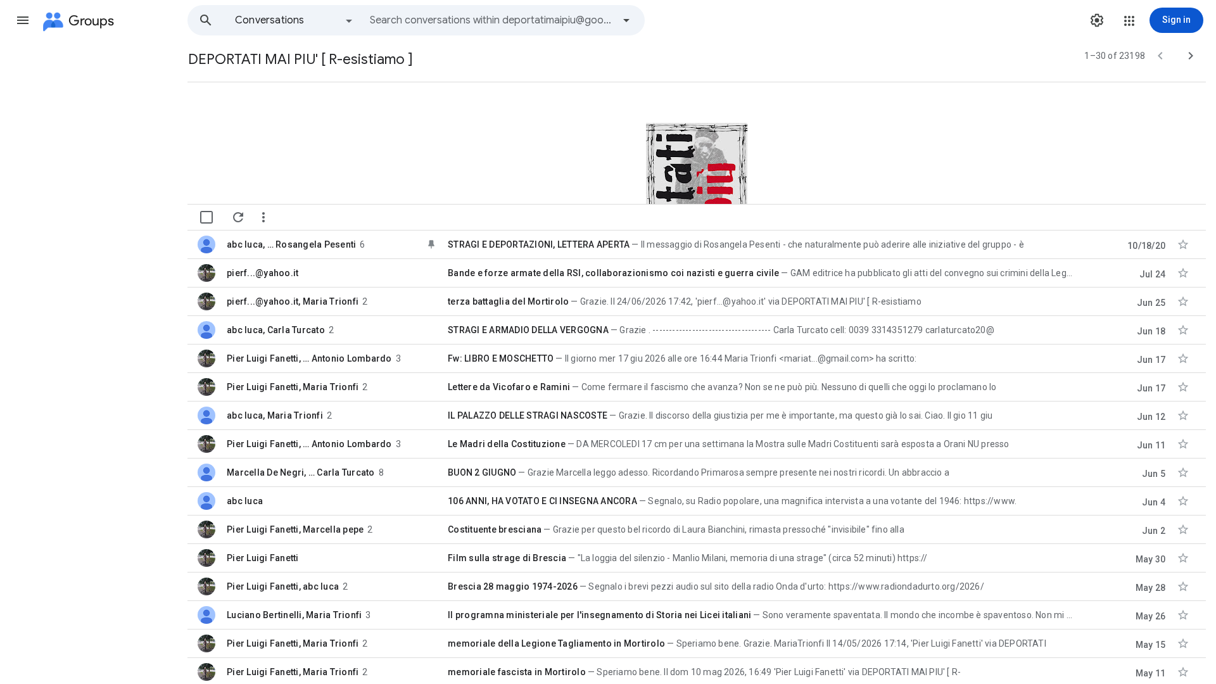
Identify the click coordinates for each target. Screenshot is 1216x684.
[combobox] (491, 20)
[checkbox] (206, 217)
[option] (294, 20)
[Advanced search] (626, 20)
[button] (23, 20)
